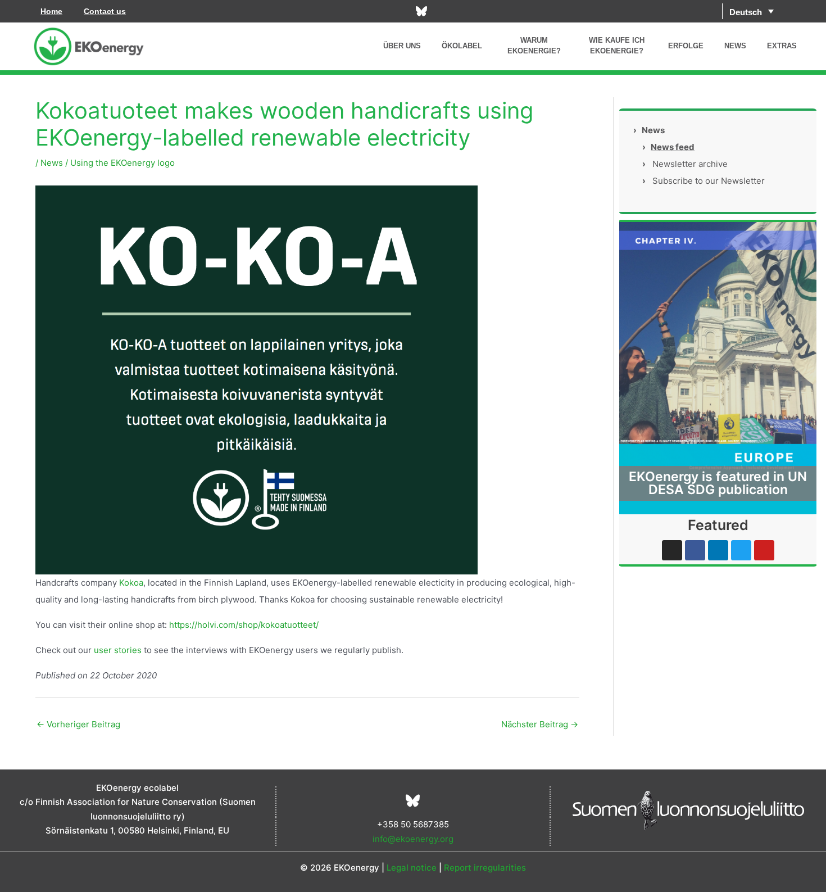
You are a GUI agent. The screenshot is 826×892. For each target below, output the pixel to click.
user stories (118, 650)
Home (51, 11)
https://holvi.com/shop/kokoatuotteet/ (244, 624)
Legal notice (412, 867)
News (51, 162)
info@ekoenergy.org (413, 839)
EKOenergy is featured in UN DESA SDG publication (718, 483)
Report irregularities (485, 867)
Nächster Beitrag (539, 724)
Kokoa (131, 582)
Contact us (105, 11)
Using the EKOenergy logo (122, 162)
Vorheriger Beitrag (78, 724)
